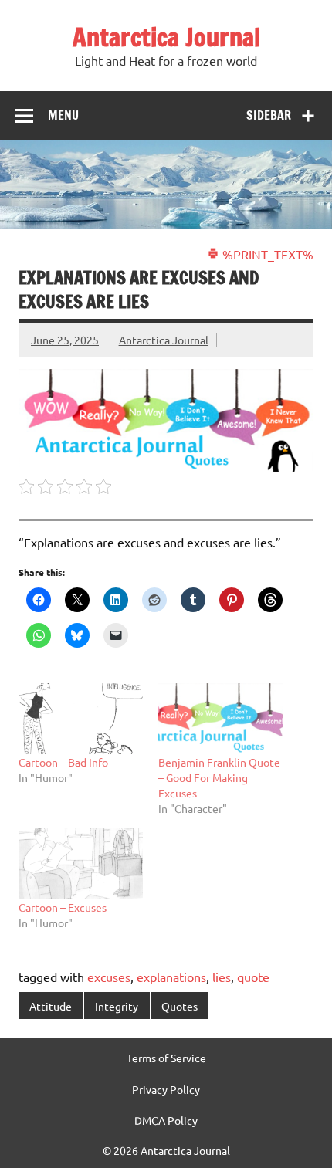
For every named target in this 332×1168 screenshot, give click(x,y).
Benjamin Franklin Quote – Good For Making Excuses (219, 777)
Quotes (179, 1006)
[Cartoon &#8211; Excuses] (81, 863)
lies (221, 976)
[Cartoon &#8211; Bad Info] (81, 718)
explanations (171, 976)
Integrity (116, 1006)
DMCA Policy (166, 1120)
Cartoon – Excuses (63, 907)
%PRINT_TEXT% (266, 254)
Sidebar (268, 115)
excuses (108, 976)
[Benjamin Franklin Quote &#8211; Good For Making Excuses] (220, 718)
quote (253, 976)
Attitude (50, 1006)
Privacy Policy (166, 1089)
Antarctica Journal (166, 37)
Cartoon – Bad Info (63, 762)
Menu (63, 115)
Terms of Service (166, 1057)
